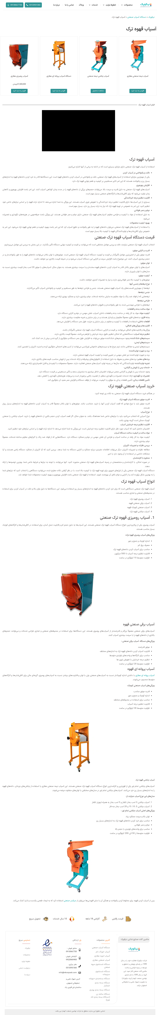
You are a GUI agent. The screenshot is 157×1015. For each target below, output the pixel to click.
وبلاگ (81, 5)
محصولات (128, 5)
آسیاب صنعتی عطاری (101, 960)
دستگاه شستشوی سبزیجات (103, 973)
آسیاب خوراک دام (103, 951)
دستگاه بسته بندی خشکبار (102, 984)
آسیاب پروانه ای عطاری (145, 675)
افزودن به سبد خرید (137, 91)
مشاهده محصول (98, 91)
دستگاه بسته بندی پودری (100, 989)
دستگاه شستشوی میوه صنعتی (100, 966)
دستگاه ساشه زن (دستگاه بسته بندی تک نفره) (100, 997)
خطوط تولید (111, 5)
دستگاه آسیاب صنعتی (136, 17)
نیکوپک (151, 17)
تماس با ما (69, 5)
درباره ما (56, 5)
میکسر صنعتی (70, 900)
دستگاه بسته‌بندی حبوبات (99, 978)
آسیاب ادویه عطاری (102, 956)
